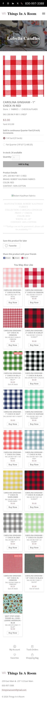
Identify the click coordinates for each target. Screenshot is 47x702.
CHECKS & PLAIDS (30, 109)
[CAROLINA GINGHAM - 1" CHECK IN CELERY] (34, 523)
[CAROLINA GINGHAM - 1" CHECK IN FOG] (34, 440)
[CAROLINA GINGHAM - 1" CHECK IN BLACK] (34, 360)
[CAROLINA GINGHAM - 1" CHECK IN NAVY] (12, 399)
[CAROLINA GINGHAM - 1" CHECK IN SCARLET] (34, 480)
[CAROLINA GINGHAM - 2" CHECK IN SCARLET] (34, 318)
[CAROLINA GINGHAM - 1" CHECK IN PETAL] (12, 277)
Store (5, 109)
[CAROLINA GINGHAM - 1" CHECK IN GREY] (12, 523)
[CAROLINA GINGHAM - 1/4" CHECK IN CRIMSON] (12, 318)
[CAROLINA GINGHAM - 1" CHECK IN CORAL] (12, 440)
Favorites (14, 658)
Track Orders (32, 649)
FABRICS (14, 109)
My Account (14, 649)
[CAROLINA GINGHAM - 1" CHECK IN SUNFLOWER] (12, 480)
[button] (11, 245)
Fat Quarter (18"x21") (19, 144)
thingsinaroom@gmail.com (14, 690)
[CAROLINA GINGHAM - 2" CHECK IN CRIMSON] (34, 277)
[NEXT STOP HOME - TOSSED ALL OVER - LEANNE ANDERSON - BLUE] (12, 603)
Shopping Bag (32, 658)
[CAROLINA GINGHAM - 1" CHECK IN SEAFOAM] (34, 399)
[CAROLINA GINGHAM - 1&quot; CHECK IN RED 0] (23, 76)
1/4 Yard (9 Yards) (14, 138)
